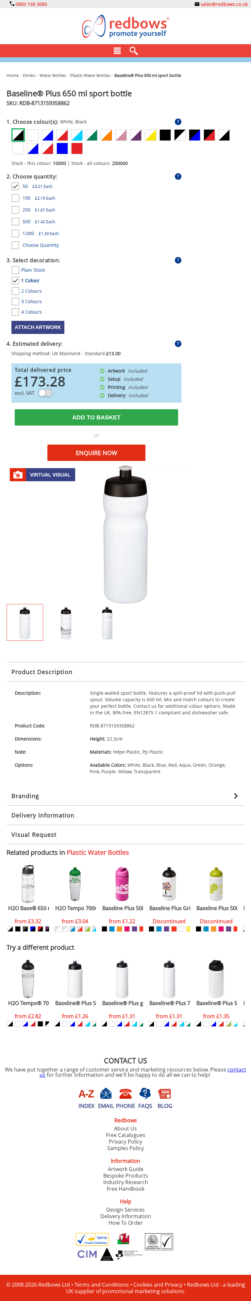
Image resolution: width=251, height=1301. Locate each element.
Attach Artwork (38, 327)
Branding (25, 796)
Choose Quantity (41, 245)
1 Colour (30, 280)
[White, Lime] (228, 1024)
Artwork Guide (125, 1169)
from (28, 921)
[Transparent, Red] (47, 148)
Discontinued (169, 921)
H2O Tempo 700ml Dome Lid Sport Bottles (75, 908)
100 (39, 198)
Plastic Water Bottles (98, 852)
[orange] (119, 929)
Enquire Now (96, 453)
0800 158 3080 (30, 4)
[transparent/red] (80, 929)
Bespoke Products (125, 1175)
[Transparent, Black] (224, 135)
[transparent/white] (57, 929)
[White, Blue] (47, 135)
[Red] (77, 148)
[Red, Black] (40, 929)
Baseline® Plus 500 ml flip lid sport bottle (216, 1003)
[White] (33, 135)
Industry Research (125, 1182)
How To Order (126, 1222)
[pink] (127, 929)
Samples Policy (125, 1148)
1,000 (41, 233)
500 (39, 221)
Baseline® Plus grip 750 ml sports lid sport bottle (122, 1003)
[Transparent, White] (18, 148)
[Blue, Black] (33, 929)
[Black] (165, 135)
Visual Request (34, 834)
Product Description (42, 672)
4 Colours (31, 312)
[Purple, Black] (48, 929)
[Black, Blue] (194, 135)
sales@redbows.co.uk (223, 4)
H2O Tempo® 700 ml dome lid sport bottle (28, 1003)
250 (39, 210)
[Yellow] (189, 929)
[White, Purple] (136, 135)
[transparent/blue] (72, 929)
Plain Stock (33, 270)
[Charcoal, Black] (25, 929)
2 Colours (31, 291)
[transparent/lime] (87, 929)
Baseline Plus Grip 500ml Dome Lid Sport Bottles (169, 908)
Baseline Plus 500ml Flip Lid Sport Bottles (122, 908)
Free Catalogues (125, 1135)
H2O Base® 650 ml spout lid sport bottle (28, 908)
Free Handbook (125, 1188)
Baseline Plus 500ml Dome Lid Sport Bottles (216, 908)
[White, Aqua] (77, 135)
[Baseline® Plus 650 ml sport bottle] (125, 534)
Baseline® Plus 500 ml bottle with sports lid (75, 1003)
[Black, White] (180, 135)
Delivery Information (43, 815)
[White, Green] (91, 135)
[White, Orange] (106, 135)
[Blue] (62, 148)
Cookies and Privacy (157, 1284)
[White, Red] (62, 135)
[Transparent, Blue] (33, 148)
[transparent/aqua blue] (95, 929)
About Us (125, 1128)
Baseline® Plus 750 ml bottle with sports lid (169, 1003)
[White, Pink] (121, 135)
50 (38, 186)
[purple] (134, 929)
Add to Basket (96, 417)
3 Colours (31, 301)
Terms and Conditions (102, 1284)
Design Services (125, 1209)
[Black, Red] (209, 135)
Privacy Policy (125, 1141)
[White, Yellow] (150, 135)
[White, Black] (18, 135)
